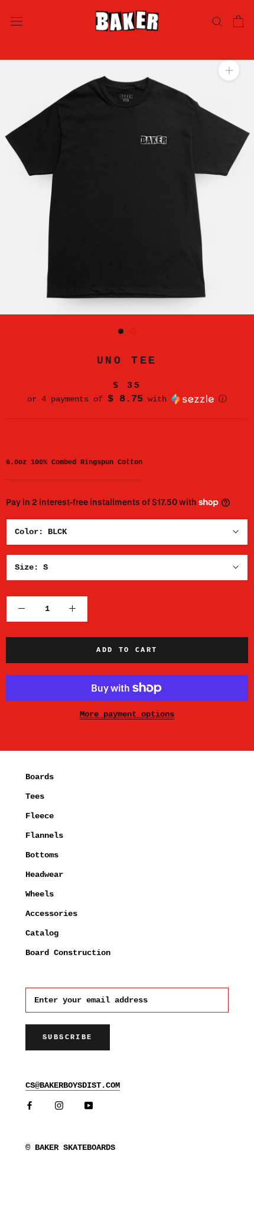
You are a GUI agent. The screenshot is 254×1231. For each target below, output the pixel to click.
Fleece (39, 816)
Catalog (41, 933)
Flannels (44, 835)
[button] (127, 399)
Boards (39, 777)
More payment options (127, 714)
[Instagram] (59, 1106)
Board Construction (67, 952)
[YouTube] (88, 1106)
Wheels (39, 894)
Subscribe (68, 1037)
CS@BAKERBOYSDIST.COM (72, 1085)
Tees (34, 796)
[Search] (217, 21)
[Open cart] (238, 21)
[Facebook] (29, 1106)
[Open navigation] (16, 21)
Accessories (51, 913)
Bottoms (41, 855)
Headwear (44, 874)
